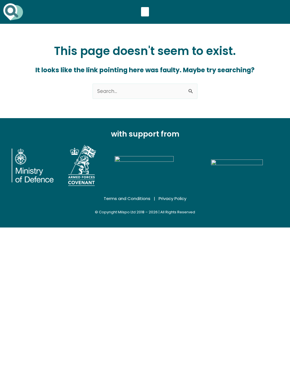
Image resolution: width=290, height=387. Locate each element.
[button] (145, 11)
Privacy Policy (172, 198)
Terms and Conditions (127, 198)
